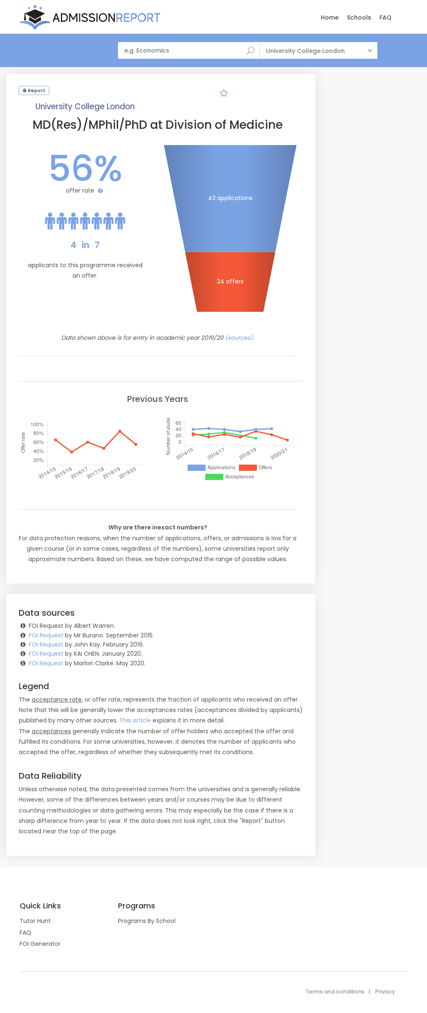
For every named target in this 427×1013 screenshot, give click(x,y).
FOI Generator (40, 944)
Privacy (385, 991)
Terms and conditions (335, 991)
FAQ (385, 17)
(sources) (239, 337)
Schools (359, 17)
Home (330, 17)
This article (135, 720)
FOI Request (46, 635)
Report (36, 90)
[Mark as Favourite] (223, 94)
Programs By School (147, 921)
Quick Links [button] (40, 905)
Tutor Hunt (35, 921)
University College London (85, 106)
